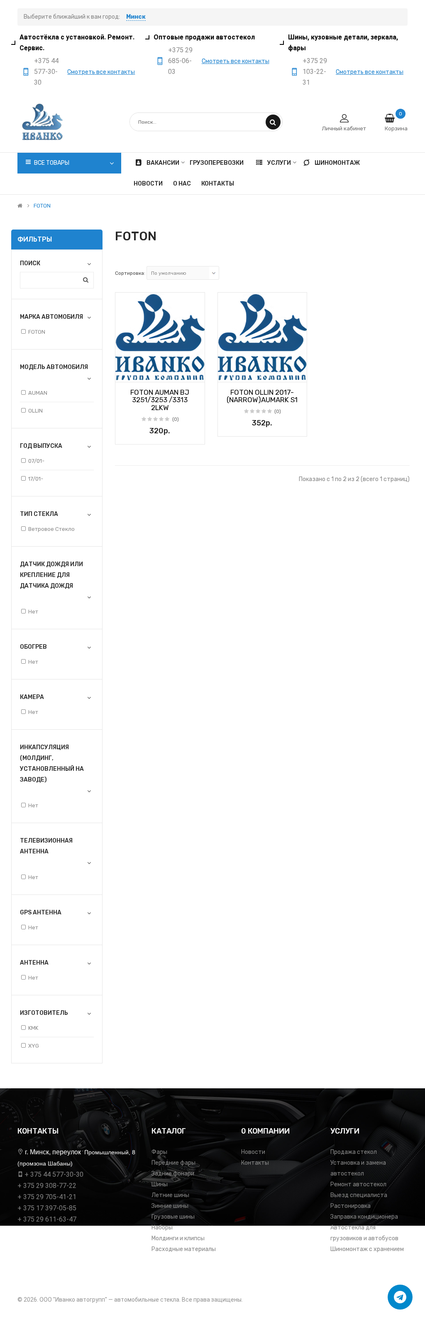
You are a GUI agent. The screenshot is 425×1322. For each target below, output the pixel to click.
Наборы (162, 1227)
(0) (175, 419)
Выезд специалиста (358, 1195)
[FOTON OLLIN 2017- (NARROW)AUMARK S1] (262, 337)
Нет (33, 611)
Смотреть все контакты (101, 72)
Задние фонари (172, 1173)
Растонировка (350, 1206)
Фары (159, 1152)
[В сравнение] (195, 373)
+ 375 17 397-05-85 (46, 1208)
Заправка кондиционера (364, 1216)
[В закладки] (124, 373)
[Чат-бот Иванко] (400, 1297)
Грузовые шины (173, 1216)
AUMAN (37, 393)
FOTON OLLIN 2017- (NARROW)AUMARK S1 (262, 396)
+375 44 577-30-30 (46, 71)
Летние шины (170, 1195)
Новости (253, 1152)
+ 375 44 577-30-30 (53, 1174)
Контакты (255, 1162)
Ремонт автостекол (358, 1184)
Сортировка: (130, 273)
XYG (33, 1046)
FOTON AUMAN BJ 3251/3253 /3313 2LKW (159, 400)
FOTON (42, 206)
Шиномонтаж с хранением (367, 1249)
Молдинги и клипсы (178, 1238)
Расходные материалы (183, 1249)
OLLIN (35, 411)
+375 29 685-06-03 (180, 61)
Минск (136, 16)
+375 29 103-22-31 (315, 71)
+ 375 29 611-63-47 (46, 1219)
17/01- (35, 479)
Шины (159, 1184)
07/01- (36, 461)
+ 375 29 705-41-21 (46, 1197)
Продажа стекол (353, 1152)
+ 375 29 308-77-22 (46, 1186)
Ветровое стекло (51, 529)
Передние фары (173, 1162)
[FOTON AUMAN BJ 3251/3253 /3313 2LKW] (160, 337)
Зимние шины (169, 1206)
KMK (33, 1028)
